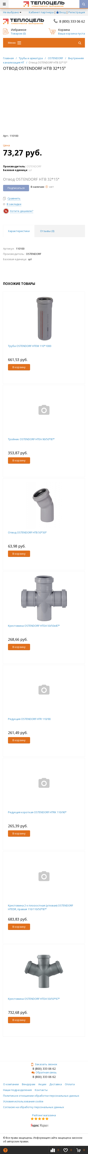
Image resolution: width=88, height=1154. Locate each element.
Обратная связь (46, 1072)
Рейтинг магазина (44, 1115)
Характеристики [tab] (19, 231)
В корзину (19, 367)
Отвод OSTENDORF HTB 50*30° (27, 532)
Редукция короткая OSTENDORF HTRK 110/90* (37, 812)
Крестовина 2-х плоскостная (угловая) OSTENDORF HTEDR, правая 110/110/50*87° (40, 907)
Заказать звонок (46, 1064)
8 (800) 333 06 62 (72, 21)
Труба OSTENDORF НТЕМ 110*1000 (29, 346)
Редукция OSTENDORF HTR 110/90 (29, 719)
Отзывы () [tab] (47, 231)
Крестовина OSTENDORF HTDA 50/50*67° (34, 999)
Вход (62, 12)
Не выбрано (11, 12)
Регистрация (76, 12)
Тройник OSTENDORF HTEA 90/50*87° (31, 439)
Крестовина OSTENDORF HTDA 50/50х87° (34, 626)
